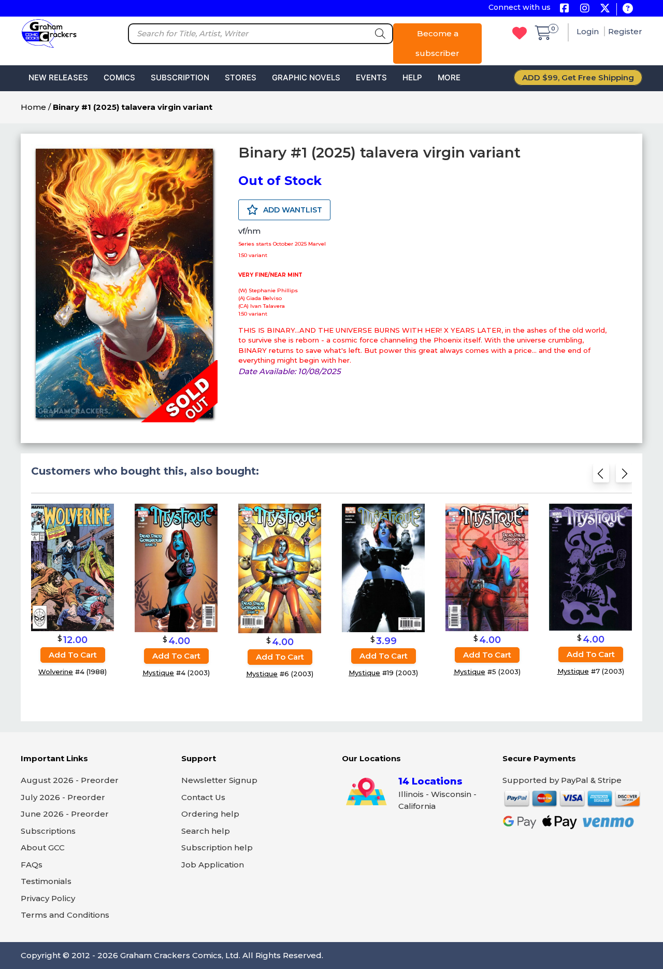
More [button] (449, 77)
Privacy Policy (48, 898)
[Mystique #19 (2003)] (383, 567)
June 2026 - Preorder (65, 814)
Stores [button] (240, 77)
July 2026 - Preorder (63, 797)
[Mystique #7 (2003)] (590, 566)
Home (33, 107)
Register (625, 31)
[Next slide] (624, 476)
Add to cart (73, 655)
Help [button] (412, 77)
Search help (205, 831)
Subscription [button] (180, 77)
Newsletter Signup (219, 780)
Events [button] (371, 77)
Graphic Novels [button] (306, 77)
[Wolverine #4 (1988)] (72, 567)
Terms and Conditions (65, 915)
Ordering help (210, 814)
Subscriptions (48, 831)
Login (588, 31)
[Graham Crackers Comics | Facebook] (564, 9)
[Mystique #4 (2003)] (176, 567)
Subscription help (217, 847)
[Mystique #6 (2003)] (279, 568)
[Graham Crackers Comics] (49, 32)
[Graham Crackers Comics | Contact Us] (627, 9)
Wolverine (55, 671)
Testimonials (46, 881)
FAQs (31, 865)
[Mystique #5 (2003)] (486, 567)
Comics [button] (119, 77)
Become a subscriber (437, 43)
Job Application (212, 865)
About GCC (43, 847)
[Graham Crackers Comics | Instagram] (584, 9)
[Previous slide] (601, 476)
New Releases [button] (58, 77)
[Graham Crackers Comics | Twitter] (604, 9)
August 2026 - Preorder (70, 780)
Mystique (158, 672)
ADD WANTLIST (291, 210)
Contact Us (203, 797)
